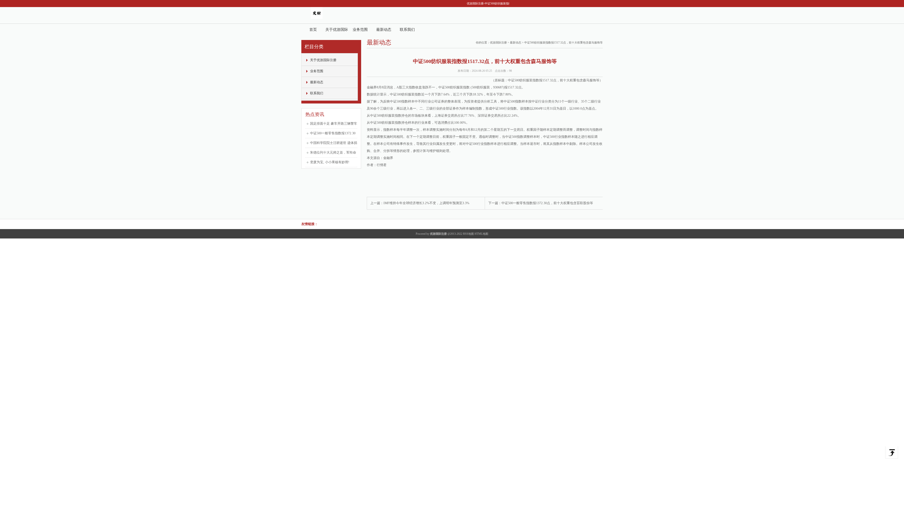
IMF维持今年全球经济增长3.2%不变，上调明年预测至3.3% (426, 203)
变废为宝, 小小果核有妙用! (329, 162)
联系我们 (407, 30)
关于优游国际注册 (336, 31)
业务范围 (360, 30)
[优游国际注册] (317, 18)
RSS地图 (468, 233)
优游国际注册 (498, 42)
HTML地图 (481, 233)
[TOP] (891, 452)
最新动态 (383, 30)
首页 (313, 30)
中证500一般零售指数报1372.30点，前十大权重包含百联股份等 (547, 203)
